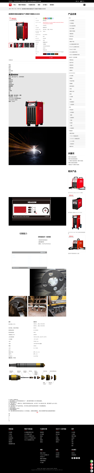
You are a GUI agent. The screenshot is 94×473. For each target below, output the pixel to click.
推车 (72, 445)
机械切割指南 (42, 460)
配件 (10, 67)
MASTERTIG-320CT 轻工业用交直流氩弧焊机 (76, 233)
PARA (57, 436)
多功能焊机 (11, 438)
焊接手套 (57, 440)
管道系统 (42, 432)
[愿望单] (91, 467)
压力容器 (42, 434)
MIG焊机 (10, 432)
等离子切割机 (80, 160)
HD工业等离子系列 (28, 434)
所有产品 (19, 8)
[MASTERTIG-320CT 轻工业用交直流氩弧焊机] (76, 222)
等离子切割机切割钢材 (72, 162)
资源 (39, 5)
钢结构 (41, 440)
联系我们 (52, 5)
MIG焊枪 (73, 432)
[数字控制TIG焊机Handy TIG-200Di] (76, 202)
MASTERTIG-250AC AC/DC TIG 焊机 (75, 192)
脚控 (72, 440)
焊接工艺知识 (42, 453)
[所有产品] (45, 54)
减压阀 (73, 438)
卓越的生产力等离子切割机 (73, 164)
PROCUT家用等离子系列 (29, 440)
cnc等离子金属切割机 (72, 160)
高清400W (9, 417)
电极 (72, 441)
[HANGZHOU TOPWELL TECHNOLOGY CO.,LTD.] (10, 4)
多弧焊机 (10, 440)
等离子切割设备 (22, 5)
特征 (10, 64)
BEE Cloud (60, 469)
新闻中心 (57, 456)
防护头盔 (57, 434)
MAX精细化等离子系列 (28, 432)
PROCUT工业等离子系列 (29, 436)
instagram (79, 458)
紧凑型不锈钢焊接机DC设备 (73, 253)
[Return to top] (91, 470)
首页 (10, 8)
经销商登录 (74, 454)
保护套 (57, 441)
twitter (74, 458)
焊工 (15, 8)
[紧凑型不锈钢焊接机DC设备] (76, 243)
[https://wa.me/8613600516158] (91, 461)
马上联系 (51, 57)
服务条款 (55, 468)
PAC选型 (42, 462)
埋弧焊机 (10, 441)
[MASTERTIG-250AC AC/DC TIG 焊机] (76, 182)
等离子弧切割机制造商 (72, 158)
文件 (10, 72)
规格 (10, 66)
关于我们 (45, 5)
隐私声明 (51, 468)
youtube (72, 458)
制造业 (41, 436)
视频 (10, 69)
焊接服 (57, 438)
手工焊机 (10, 436)
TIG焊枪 (73, 434)
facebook (77, 458)
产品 (14, 5)
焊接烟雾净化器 (12, 443)
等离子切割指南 (43, 458)
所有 (13, 8)
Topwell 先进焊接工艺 (44, 454)
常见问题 (48, 468)
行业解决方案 (32, 5)
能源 (41, 438)
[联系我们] (91, 464)
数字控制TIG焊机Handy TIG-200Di (75, 212)
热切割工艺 (42, 456)
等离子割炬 (74, 436)
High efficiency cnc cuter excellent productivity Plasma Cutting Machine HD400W (53, 23)
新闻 (41, 468)
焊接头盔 (57, 432)
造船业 (41, 441)
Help (78, 1)
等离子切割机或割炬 (72, 157)
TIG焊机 (10, 434)
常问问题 (11, 71)
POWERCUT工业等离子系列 (29, 438)
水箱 (72, 443)
